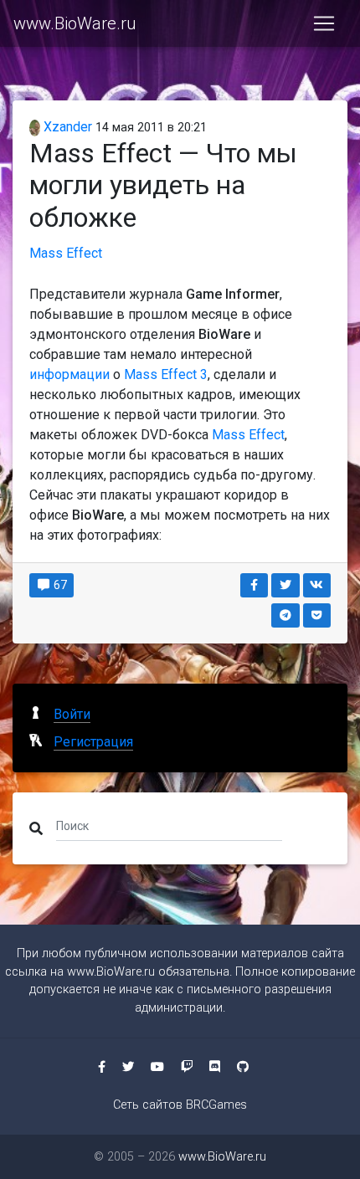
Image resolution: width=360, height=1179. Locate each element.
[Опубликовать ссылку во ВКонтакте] (317, 585)
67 (59, 585)
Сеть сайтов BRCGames (180, 1105)
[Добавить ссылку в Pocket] (317, 615)
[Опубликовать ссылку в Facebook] (254, 585)
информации (69, 374)
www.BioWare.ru (74, 23)
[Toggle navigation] (324, 23)
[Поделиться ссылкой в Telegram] (285, 615)
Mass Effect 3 (166, 374)
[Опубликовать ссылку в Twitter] (285, 585)
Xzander (66, 127)
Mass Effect (65, 253)
